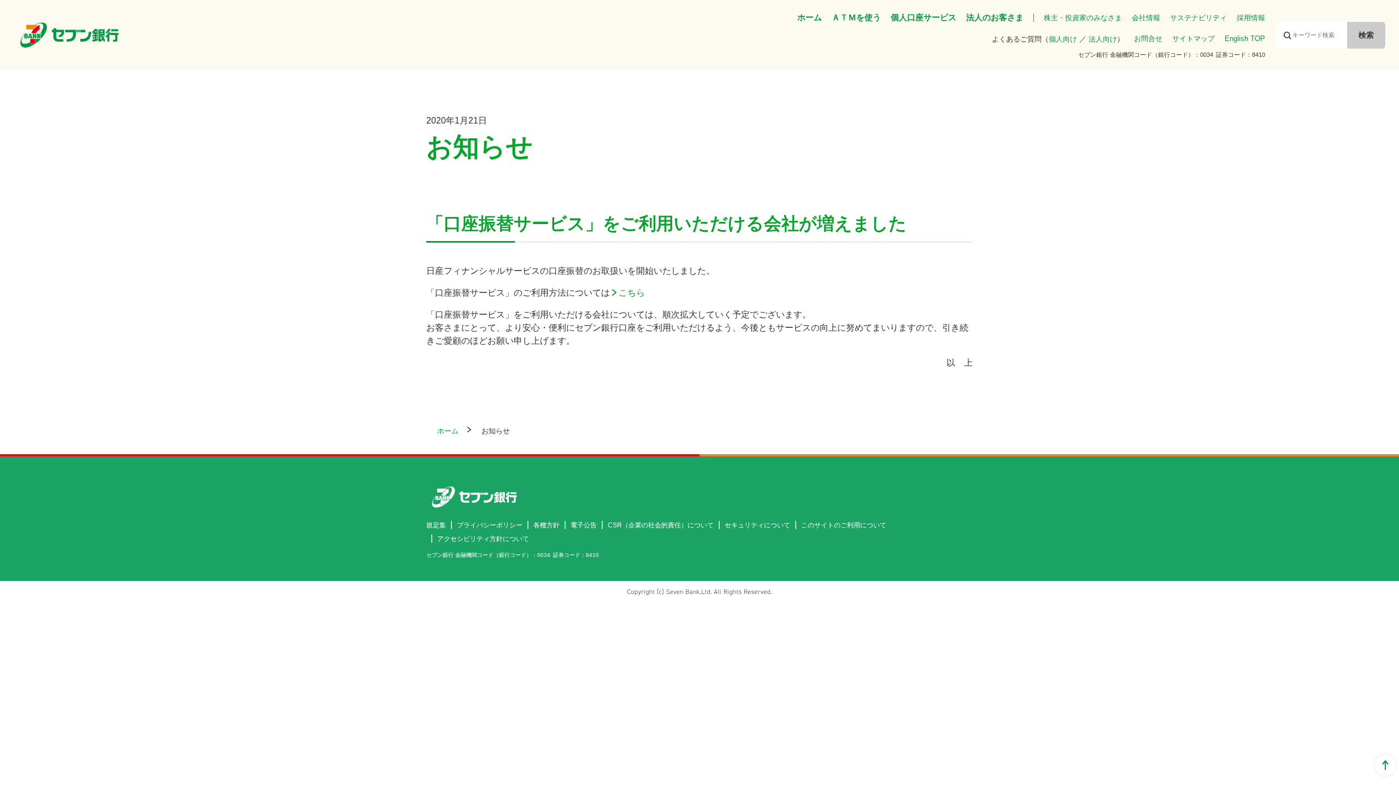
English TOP (1245, 38)
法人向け (1103, 39)
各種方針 (546, 525)
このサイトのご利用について (843, 525)
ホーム (809, 17)
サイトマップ (1193, 38)
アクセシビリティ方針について (483, 539)
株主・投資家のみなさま (1083, 18)
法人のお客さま (995, 17)
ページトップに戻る (1385, 765)
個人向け (1063, 39)
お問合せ (1148, 38)
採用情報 (1251, 18)
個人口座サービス (923, 17)
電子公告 (584, 525)
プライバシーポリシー (489, 525)
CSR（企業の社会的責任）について (661, 525)
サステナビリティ (1198, 18)
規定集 (436, 525)
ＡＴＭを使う (856, 17)
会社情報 (1146, 18)
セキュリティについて (757, 525)
